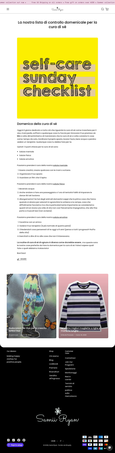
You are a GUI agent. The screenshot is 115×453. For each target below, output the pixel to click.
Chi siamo (54, 356)
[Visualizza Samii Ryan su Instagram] (8, 440)
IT (61, 441)
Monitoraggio (71, 372)
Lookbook (53, 363)
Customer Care (69, 352)
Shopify (68, 445)
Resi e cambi (68, 378)
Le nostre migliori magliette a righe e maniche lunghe (80, 329)
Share (23, 259)
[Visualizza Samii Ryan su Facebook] (18, 440)
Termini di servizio (69, 385)
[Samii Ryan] (57, 9)
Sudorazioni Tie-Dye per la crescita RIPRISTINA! (27, 329)
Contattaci (70, 358)
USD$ (53, 441)
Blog (51, 360)
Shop (51, 351)
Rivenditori (54, 371)
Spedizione (70, 368)
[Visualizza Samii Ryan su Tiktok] (13, 440)
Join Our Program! (69, 363)
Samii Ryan (53, 445)
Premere (53, 367)
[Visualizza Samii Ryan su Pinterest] (24, 440)
